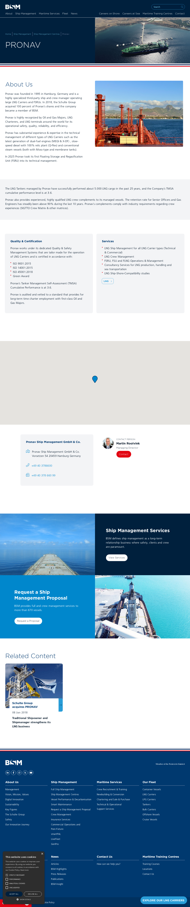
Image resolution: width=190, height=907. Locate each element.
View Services (116, 557)
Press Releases (58, 873)
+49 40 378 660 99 (43, 475)
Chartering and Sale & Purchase (113, 799)
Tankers (146, 804)
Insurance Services (60, 819)
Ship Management (25, 13)
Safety (8, 819)
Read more (24, 870)
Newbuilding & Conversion (110, 794)
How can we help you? (109, 863)
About (9, 13)
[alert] (24, 877)
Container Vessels (152, 789)
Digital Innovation (14, 799)
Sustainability (12, 804)
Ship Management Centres (47, 34)
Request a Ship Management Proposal (71, 809)
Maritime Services (49, 13)
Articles (55, 863)
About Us (11, 782)
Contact (123, 454)
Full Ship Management (62, 789)
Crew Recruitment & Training (112, 789)
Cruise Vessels (150, 819)
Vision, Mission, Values (17, 794)
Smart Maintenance (61, 804)
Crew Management (61, 814)
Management (12, 789)
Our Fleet (149, 782)
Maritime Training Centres (157, 13)
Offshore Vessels (151, 814)
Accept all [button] (14, 894)
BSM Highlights (59, 868)
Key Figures (11, 809)
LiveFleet (55, 838)
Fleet (65, 13)
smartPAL (56, 833)
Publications (57, 878)
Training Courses (151, 863)
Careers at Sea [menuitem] (131, 13)
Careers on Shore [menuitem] (109, 13)
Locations (147, 868)
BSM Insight (57, 883)
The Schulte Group (15, 814)
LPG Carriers (149, 799)
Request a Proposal (28, 620)
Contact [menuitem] (180, 13)
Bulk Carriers (149, 809)
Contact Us (104, 856)
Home (8, 34)
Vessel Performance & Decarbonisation (71, 799)
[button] (95, 379)
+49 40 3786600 (42, 465)
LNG (106, 281)
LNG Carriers (149, 794)
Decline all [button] (33, 894)
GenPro (55, 843)
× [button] (42, 854)
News (74, 13)
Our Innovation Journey (17, 824)
